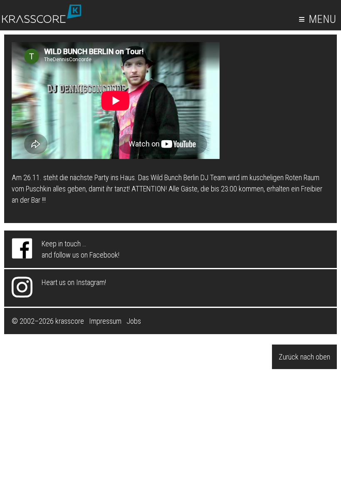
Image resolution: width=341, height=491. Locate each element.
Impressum (105, 321)
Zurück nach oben (304, 356)
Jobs (133, 321)
